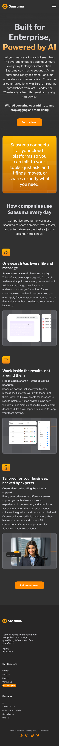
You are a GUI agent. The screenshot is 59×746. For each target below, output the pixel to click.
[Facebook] (21, 735)
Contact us (7, 682)
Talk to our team (29, 585)
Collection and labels (11, 710)
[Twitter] (37, 735)
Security (6, 674)
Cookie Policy (45, 730)
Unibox (5, 718)
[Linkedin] (26, 735)
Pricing (5, 670)
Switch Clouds (8, 706)
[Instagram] (32, 735)
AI (3, 703)
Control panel (8, 714)
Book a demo (29, 122)
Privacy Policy (31, 730)
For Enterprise (9, 685)
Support (5, 678)
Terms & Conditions (17, 730)
